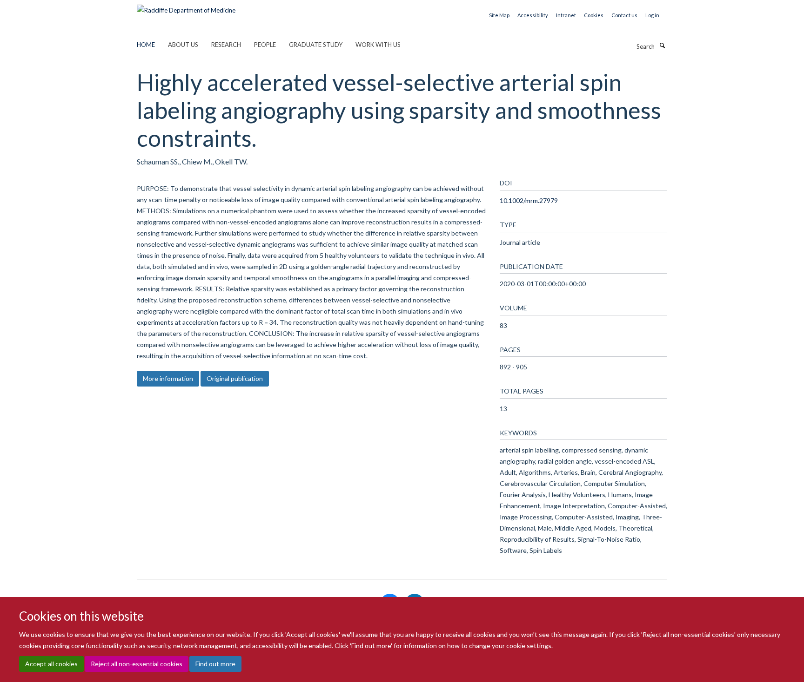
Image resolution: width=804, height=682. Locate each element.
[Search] (662, 45)
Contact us (624, 15)
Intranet (566, 15)
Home (146, 44)
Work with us (378, 44)
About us (183, 44)
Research (226, 44)
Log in (652, 15)
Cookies (593, 15)
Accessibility (532, 15)
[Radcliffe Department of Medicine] (186, 7)
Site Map (499, 15)
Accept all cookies (51, 664)
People (265, 44)
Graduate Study (315, 44)
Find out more (215, 664)
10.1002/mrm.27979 (529, 200)
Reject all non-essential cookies (136, 664)
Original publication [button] (235, 378)
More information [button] (168, 378)
